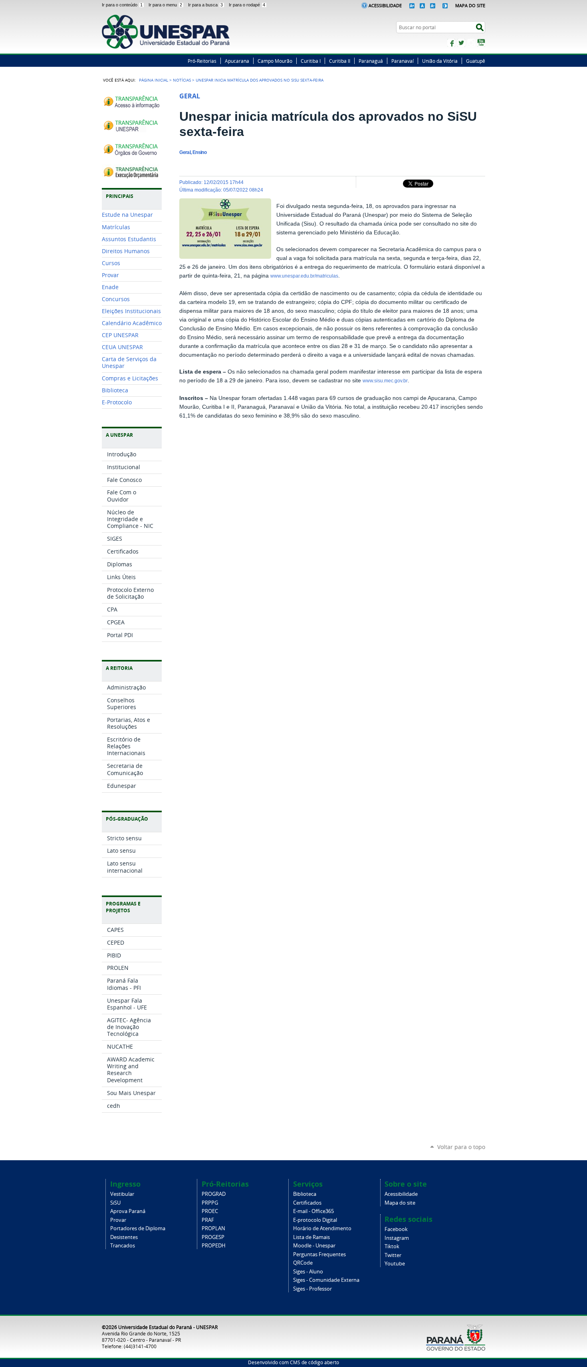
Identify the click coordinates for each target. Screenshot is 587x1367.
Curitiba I (311, 61)
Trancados (122, 1245)
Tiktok (392, 1246)
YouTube (481, 43)
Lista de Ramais (311, 1237)
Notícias (182, 80)
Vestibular (122, 1194)
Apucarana (237, 61)
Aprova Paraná (127, 1211)
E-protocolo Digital (315, 1220)
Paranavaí (402, 61)
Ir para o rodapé (247, 4)
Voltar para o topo (461, 1147)
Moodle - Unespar (314, 1245)
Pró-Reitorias (202, 61)
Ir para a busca (205, 4)
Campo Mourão (275, 61)
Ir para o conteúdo (122, 4)
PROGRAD (214, 1194)
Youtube (395, 1263)
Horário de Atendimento (322, 1228)
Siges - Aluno (308, 1271)
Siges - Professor (312, 1288)
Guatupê (475, 61)
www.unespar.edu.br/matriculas (304, 276)
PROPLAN (213, 1228)
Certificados (307, 1202)
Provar (118, 1220)
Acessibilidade (385, 5)
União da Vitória (440, 61)
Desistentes (124, 1237)
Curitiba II (339, 61)
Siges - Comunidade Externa (326, 1280)
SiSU (115, 1202)
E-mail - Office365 (313, 1211)
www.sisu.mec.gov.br (385, 381)
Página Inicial (153, 80)
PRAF (208, 1220)
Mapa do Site (470, 5)
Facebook (451, 43)
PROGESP (213, 1237)
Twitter (461, 43)
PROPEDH (214, 1245)
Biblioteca (304, 1194)
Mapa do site (400, 1202)
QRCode (303, 1262)
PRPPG (210, 1202)
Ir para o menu (165, 4)
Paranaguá (371, 61)
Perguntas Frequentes (319, 1254)
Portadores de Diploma (137, 1228)
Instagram (471, 43)
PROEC (210, 1211)
